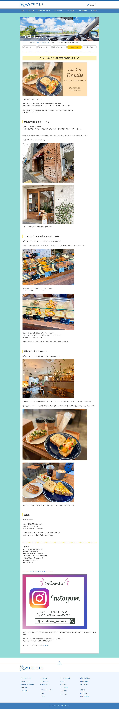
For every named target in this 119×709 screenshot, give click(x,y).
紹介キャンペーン (25, 681)
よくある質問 (83, 10)
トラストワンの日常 (34, 43)
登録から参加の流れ (44, 10)
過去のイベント (44, 681)
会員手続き (94, 10)
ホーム (24, 43)
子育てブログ (89, 47)
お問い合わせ (70, 10)
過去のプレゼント (44, 684)
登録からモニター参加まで (27, 684)
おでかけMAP (45, 43)
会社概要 (82, 690)
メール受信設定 (84, 684)
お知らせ (28, 47)
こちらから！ (46, 645)
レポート (42, 696)
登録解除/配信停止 (85, 678)
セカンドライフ (60, 47)
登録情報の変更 (84, 681)
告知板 (42, 693)
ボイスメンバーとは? (27, 10)
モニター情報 (58, 10)
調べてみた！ (44, 47)
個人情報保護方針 (84, 696)
